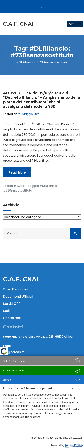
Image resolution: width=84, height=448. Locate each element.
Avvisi (21, 186)
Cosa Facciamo (15, 289)
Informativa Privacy (42, 437)
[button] (75, 24)
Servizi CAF (11, 303)
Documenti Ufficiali (18, 296)
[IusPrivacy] (74, 445)
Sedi (6, 310)
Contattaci (12, 318)
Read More (17, 172)
